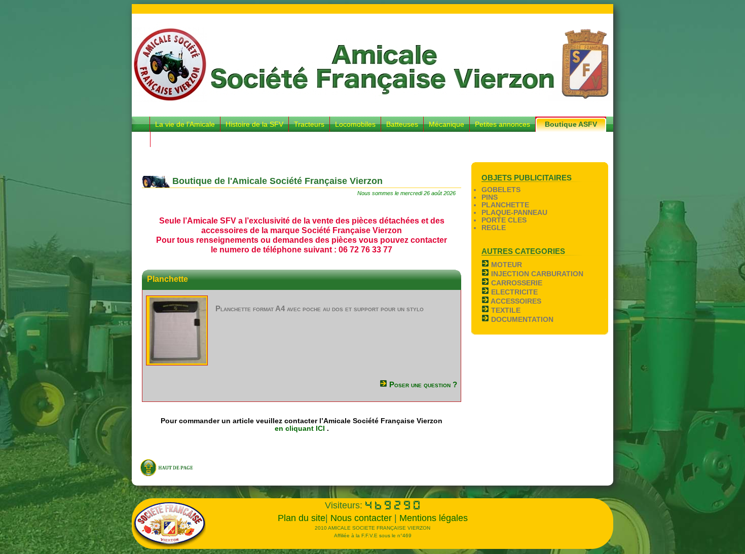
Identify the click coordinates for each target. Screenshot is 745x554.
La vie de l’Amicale (185, 124)
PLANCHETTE (505, 205)
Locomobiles (355, 124)
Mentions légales (433, 518)
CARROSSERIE (515, 283)
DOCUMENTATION (521, 319)
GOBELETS (500, 190)
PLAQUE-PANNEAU (514, 212)
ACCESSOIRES (515, 301)
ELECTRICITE (513, 292)
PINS (489, 197)
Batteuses (402, 124)
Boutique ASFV (571, 124)
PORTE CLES (504, 220)
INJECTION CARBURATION (536, 274)
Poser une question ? (422, 384)
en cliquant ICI (301, 428)
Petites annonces (502, 124)
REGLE (493, 228)
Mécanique (446, 124)
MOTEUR (505, 265)
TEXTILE (504, 310)
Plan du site (301, 518)
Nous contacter (362, 518)
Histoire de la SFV (254, 124)
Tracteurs (309, 124)
